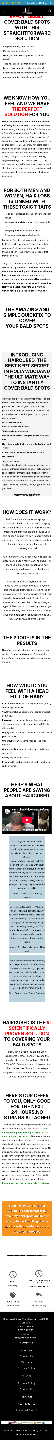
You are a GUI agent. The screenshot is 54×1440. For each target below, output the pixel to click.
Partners (26, 1362)
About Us (27, 1350)
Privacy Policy (26, 1368)
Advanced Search (27, 1410)
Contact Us (27, 1356)
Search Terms (26, 1404)
